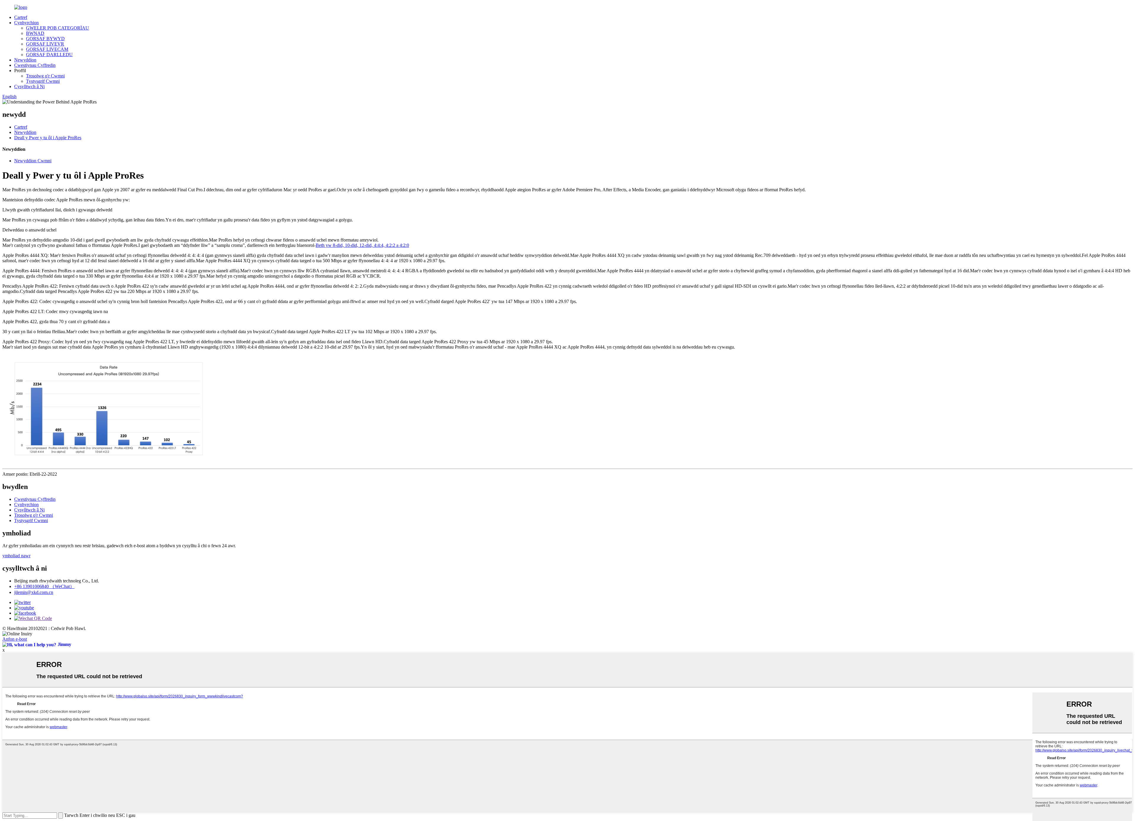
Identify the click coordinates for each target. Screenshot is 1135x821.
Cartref (20, 17)
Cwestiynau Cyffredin (35, 65)
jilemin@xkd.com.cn (33, 592)
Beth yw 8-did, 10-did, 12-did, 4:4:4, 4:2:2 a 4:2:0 (362, 245)
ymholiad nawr (16, 555)
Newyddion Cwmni (32, 160)
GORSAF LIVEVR (45, 43)
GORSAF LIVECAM (47, 49)
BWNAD (35, 33)
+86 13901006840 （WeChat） (44, 586)
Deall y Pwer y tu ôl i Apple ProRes (47, 137)
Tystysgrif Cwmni (43, 81)
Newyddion (25, 59)
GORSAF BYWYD (45, 38)
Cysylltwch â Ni (29, 86)
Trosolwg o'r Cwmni (45, 75)
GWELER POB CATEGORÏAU (57, 27)
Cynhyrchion (26, 22)
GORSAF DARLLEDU (49, 54)
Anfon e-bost (14, 639)
